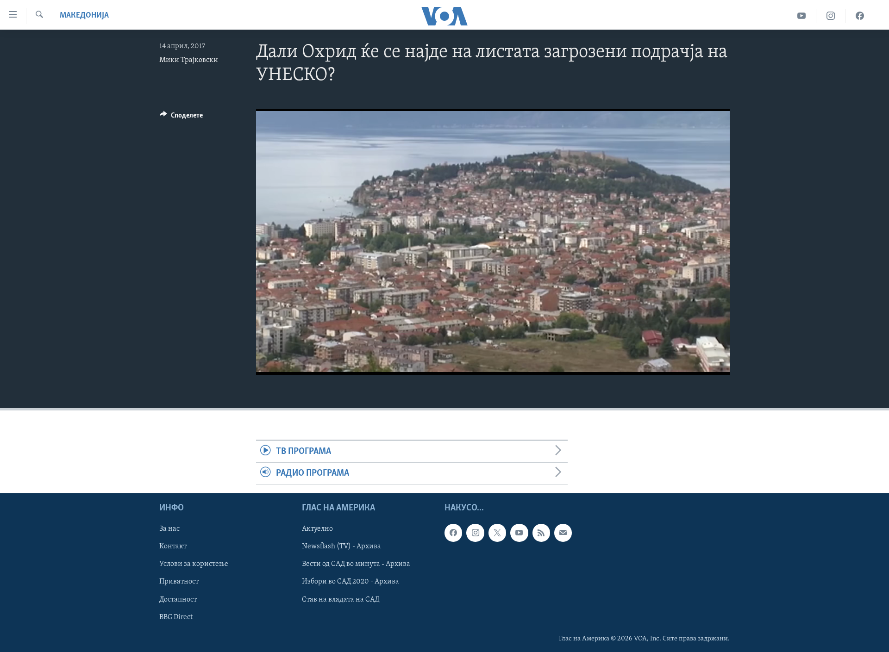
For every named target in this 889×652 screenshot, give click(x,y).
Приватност (179, 581)
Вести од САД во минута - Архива (356, 564)
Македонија (84, 16)
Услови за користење (193, 564)
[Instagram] (830, 16)
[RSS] (541, 532)
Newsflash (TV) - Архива (341, 546)
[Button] (181, 117)
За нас (169, 529)
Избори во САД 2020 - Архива (350, 581)
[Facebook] (859, 16)
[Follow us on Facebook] (453, 532)
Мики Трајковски (188, 60)
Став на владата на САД (340, 599)
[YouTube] (801, 16)
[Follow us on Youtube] (519, 532)
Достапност (178, 599)
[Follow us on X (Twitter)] (497, 532)
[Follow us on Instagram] (475, 532)
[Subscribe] (563, 532)
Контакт (173, 546)
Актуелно (317, 529)
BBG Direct (176, 617)
